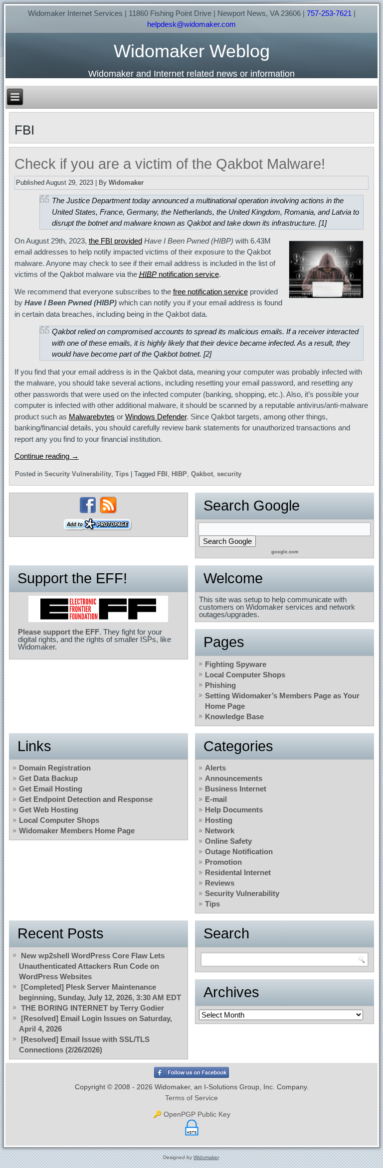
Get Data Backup (48, 778)
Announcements (233, 778)
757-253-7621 (329, 13)
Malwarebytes (92, 416)
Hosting (218, 820)
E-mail (216, 799)
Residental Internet (238, 872)
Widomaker (126, 182)
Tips (122, 474)
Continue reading (46, 456)
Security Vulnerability (77, 474)
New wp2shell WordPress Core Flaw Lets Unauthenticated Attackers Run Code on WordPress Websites (92, 966)
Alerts (215, 768)
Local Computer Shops (245, 674)
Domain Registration (55, 768)
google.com (284, 551)
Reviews (219, 883)
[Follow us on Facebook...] (88, 505)
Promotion (223, 862)
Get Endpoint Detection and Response (86, 799)
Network (219, 830)
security (229, 474)
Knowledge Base (234, 716)
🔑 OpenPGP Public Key (191, 1114)
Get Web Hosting (48, 809)
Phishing (220, 685)
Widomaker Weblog (192, 51)
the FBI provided (115, 241)
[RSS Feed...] (108, 505)
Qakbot (202, 474)
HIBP (179, 474)
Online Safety (228, 841)
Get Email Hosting (50, 788)
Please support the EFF (58, 632)
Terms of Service (191, 1098)
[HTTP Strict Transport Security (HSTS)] (191, 1136)
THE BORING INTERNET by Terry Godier (92, 1008)
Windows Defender (156, 416)
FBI (162, 474)
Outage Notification (239, 851)
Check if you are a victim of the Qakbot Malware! (169, 164)
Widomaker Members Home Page (77, 830)
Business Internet (235, 788)
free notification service (210, 291)
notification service (179, 274)
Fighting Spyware (235, 664)
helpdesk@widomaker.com (191, 24)
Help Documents (234, 809)
